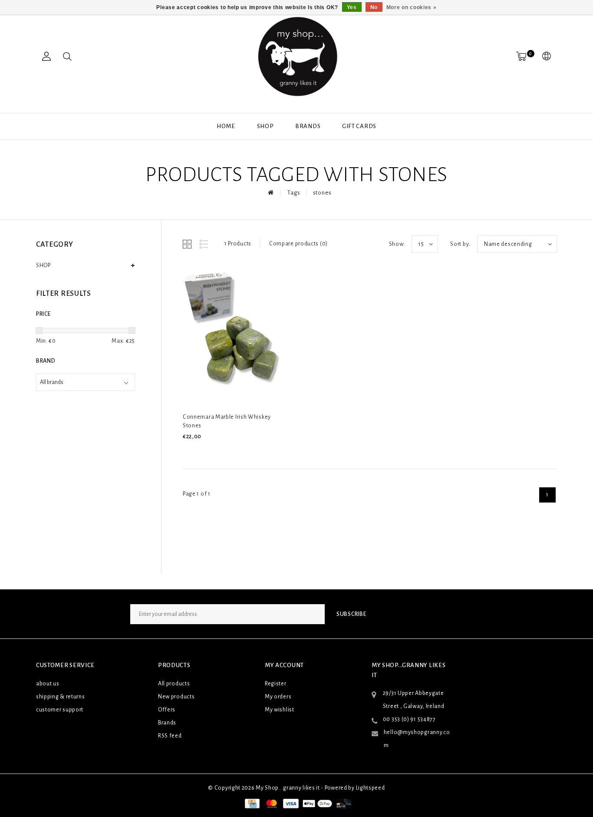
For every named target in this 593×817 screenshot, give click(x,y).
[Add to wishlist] (209, 451)
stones (322, 192)
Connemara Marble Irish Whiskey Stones (227, 421)
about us (47, 684)
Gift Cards (359, 126)
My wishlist (279, 710)
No (374, 7)
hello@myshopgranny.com (417, 738)
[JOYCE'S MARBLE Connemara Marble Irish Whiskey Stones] (237, 335)
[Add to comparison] (229, 451)
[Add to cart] (188, 451)
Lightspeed (370, 788)
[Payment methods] (251, 803)
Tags (293, 192)
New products (176, 697)
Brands (307, 126)
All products (174, 684)
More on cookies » (411, 7)
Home (226, 126)
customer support (59, 710)
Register (276, 684)
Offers (166, 710)
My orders (278, 697)
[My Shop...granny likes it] (296, 56)
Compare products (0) (298, 244)
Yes (352, 7)
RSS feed (170, 736)
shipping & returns (60, 697)
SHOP (265, 126)
